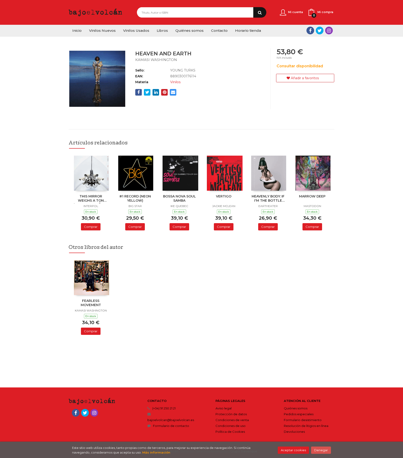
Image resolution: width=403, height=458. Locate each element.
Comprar (90, 227)
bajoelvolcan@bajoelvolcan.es (170, 420)
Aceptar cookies (293, 450)
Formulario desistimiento (303, 420)
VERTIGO (223, 196)
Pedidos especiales (298, 414)
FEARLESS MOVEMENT (91, 303)
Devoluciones (294, 431)
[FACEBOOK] (310, 30)
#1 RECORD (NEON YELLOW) (135, 198)
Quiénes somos (295, 408)
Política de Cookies (230, 431)
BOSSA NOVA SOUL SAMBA (179, 198)
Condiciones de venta (232, 420)
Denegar (321, 450)
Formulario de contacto (171, 426)
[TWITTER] (319, 30)
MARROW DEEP (312, 196)
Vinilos (175, 82)
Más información (156, 452)
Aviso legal (223, 408)
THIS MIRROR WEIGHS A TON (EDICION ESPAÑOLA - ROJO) (90, 199)
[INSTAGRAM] (329, 30)
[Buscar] (259, 12)
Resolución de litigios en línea (306, 426)
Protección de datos (231, 414)
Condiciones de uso (230, 426)
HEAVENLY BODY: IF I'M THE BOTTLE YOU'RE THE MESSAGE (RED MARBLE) (268, 199)
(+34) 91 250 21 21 (164, 408)
